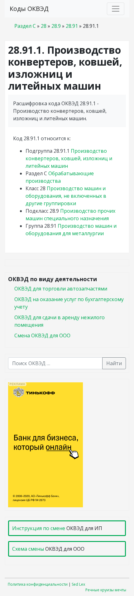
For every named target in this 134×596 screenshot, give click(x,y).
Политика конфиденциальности (38, 584)
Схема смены (28, 548)
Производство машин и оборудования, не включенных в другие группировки (66, 196)
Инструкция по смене (38, 528)
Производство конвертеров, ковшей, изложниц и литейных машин (69, 158)
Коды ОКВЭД (29, 8)
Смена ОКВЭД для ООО (42, 335)
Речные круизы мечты (105, 590)
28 (43, 25)
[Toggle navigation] (115, 8)
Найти (114, 363)
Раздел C (25, 25)
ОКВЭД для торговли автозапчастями (60, 288)
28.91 (72, 25)
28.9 (56, 25)
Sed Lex (78, 584)
